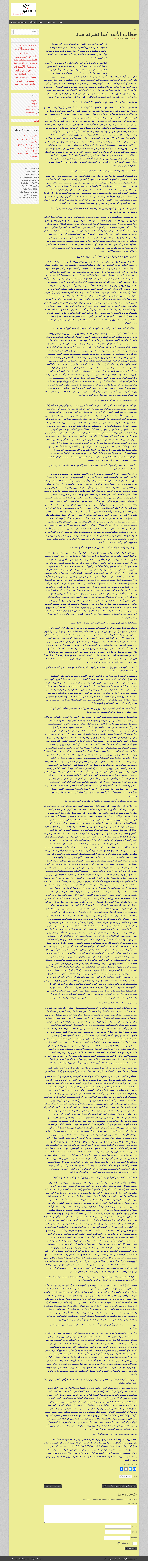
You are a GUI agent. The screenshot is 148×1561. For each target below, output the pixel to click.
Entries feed (32, 107)
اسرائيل (16, 45)
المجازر (29, 63)
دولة (16, 74)
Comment (132, 1504)
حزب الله (28, 74)
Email (134, 1532)
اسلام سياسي (25, 49)
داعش (21, 74)
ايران (34, 67)
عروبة (27, 84)
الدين (24, 57)
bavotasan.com (131, 1559)
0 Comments (132, 38)
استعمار (21, 45)
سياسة (24, 81)
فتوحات (21, 84)
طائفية (33, 84)
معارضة (28, 86)
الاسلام (32, 53)
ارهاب (25, 45)
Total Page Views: (29, 186)
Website (134, 1538)
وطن (18, 86)
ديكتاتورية (31, 77)
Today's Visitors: (29, 174)
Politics (32, 22)
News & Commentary (18, 22)
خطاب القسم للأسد (125, 1476)
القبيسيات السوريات (30, 136)
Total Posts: (28, 189)
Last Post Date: (23, 198)
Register (34, 101)
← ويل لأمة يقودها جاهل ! (52, 1486)
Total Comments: (26, 192)
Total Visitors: (26, 183)
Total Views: (27, 180)
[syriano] (23, 8)
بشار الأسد (25, 66)
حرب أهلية (19, 70)
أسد (35, 45)
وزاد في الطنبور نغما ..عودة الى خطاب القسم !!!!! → (119, 1486)
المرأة (25, 63)
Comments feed (31, 110)
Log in (34, 104)
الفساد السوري (22, 60)
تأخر (15, 67)
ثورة (33, 70)
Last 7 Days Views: (25, 177)
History (40, 22)
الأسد (18, 48)
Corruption (51, 22)
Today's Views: (30, 171)
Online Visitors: (30, 168)
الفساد (29, 60)
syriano (26, 1559)
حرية (34, 74)
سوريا (30, 80)
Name (134, 1526)
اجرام (32, 45)
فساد (17, 84)
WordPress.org (31, 113)
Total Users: (28, 195)
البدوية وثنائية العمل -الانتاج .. (27, 145)
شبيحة (19, 81)
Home (60, 22)
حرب (28, 70)
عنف (24, 84)
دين (16, 77)
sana (114, 38)
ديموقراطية (22, 77)
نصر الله (22, 86)
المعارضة (19, 62)
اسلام (32, 48)
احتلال (28, 45)
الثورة (27, 52)
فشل (32, 86)
